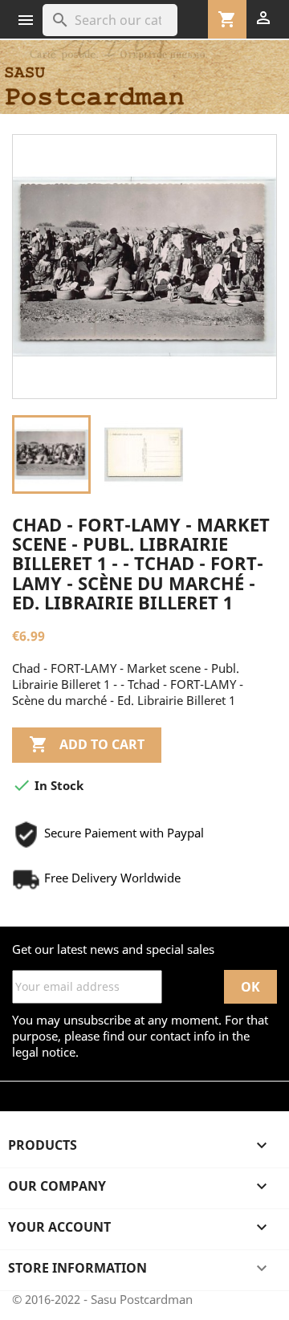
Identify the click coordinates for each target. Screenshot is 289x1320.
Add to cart (86, 744)
